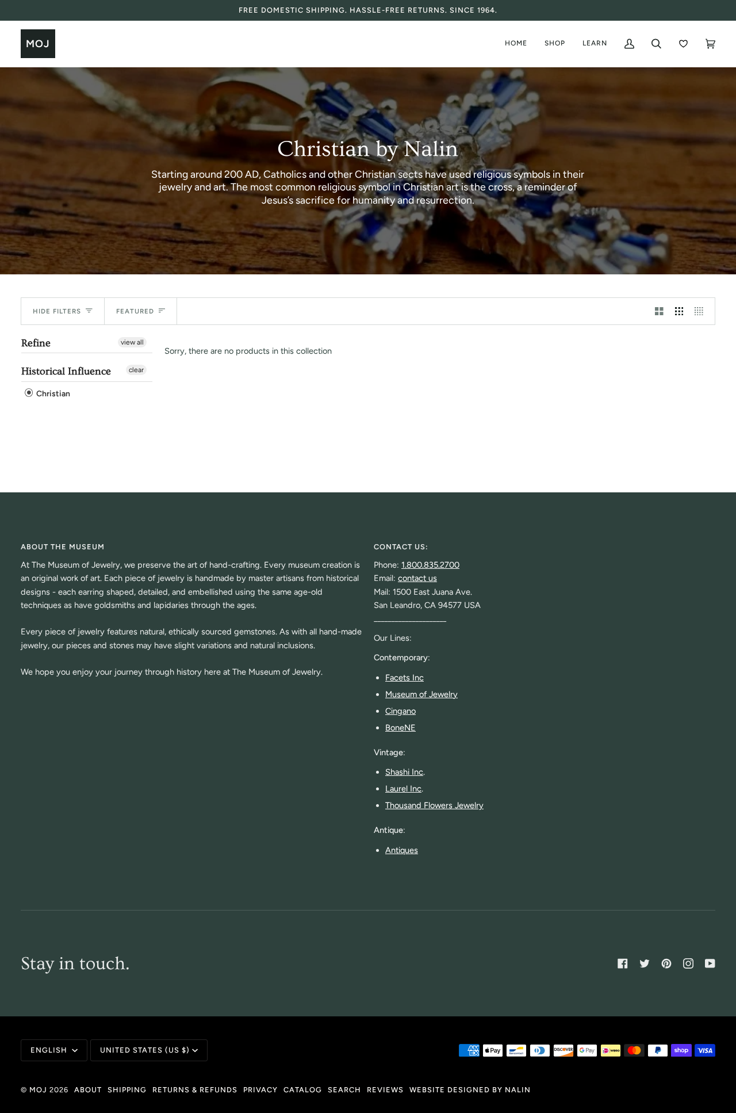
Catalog (302, 1089)
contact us (417, 578)
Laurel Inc (403, 788)
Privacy (260, 1089)
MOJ (38, 1089)
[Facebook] (623, 963)
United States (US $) (145, 1050)
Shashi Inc (404, 772)
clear (136, 370)
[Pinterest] (666, 963)
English (50, 1050)
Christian (52, 394)
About (88, 1089)
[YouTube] (710, 963)
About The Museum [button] (63, 546)
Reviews (385, 1089)
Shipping (127, 1089)
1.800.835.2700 (430, 565)
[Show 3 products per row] (679, 311)
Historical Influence (66, 371)
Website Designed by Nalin (470, 1089)
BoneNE (400, 727)
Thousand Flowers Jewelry (434, 805)
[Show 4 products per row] (702, 311)
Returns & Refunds (194, 1089)
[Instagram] (688, 963)
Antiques (401, 850)
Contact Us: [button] (401, 546)
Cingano (400, 711)
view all (132, 342)
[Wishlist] (683, 44)
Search (344, 1089)
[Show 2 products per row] (659, 311)
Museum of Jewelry (421, 694)
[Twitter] (644, 963)
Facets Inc (404, 677)
